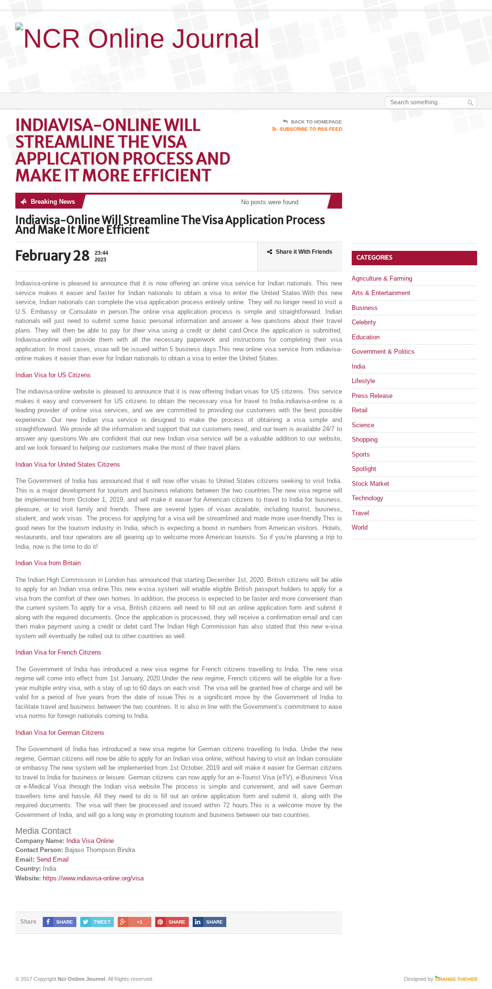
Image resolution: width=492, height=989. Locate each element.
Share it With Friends (304, 251)
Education (366, 337)
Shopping (365, 439)
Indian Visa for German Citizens (59, 732)
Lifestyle (363, 380)
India (358, 366)
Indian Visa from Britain (48, 563)
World (360, 527)
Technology (367, 498)
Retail (360, 410)
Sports (361, 454)
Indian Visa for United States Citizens (67, 464)
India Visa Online (90, 840)
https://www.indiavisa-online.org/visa (93, 878)
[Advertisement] (266, 68)
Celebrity (364, 322)
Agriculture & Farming (382, 278)
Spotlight (364, 468)
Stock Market (370, 483)
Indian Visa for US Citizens (53, 375)
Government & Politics (383, 351)
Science (363, 425)
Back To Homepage (316, 121)
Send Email (53, 859)
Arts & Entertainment (381, 293)
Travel (360, 513)
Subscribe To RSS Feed (311, 129)
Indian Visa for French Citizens (58, 652)
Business (365, 307)
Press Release (372, 395)
